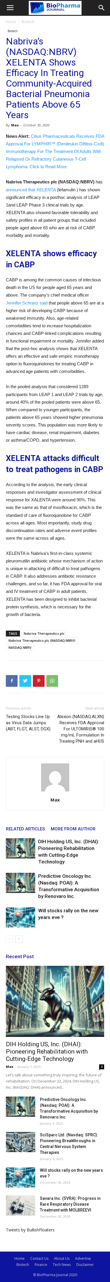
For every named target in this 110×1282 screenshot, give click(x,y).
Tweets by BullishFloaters (30, 1230)
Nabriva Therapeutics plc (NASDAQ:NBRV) (42, 640)
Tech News (62, 1264)
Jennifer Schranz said (27, 302)
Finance (41, 1264)
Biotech (28, 21)
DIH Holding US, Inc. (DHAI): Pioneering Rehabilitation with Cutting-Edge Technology (47, 1051)
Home (11, 21)
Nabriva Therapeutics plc (44, 633)
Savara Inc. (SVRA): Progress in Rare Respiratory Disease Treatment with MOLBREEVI (70, 1204)
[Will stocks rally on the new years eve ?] (20, 917)
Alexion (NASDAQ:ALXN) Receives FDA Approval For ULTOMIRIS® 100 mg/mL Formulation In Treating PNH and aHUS (80, 729)
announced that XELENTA (31, 189)
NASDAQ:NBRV (20, 647)
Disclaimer (85, 1264)
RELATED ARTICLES (25, 829)
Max (14, 125)
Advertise (83, 1258)
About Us (62, 1258)
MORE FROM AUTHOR (73, 829)
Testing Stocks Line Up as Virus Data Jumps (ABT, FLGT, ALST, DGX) (28, 723)
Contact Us (39, 1258)
